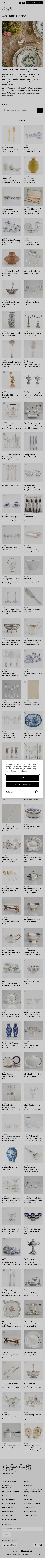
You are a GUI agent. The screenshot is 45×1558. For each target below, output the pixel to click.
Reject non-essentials (22, 784)
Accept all (22, 777)
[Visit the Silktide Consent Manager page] (36, 792)
